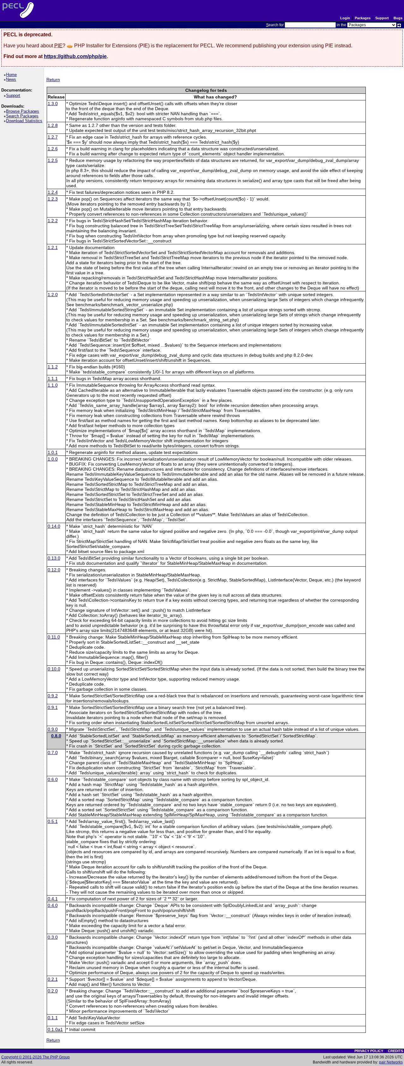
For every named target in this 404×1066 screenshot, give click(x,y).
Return (53, 79)
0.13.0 (54, 558)
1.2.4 (53, 192)
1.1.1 (53, 378)
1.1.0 (53, 385)
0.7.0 (53, 752)
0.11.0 (54, 637)
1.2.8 (53, 125)
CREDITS (395, 1051)
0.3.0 (53, 937)
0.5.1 (53, 821)
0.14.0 (54, 526)
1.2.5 (53, 160)
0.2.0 (53, 990)
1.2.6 (53, 148)
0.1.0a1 (55, 1029)
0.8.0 (56, 735)
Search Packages (23, 116)
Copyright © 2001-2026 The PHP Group (35, 1057)
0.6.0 (53, 779)
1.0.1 (53, 452)
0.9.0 (53, 729)
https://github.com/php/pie (75, 56)
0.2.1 (53, 979)
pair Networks (391, 1062)
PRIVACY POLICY (368, 1051)
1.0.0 (53, 459)
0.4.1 (53, 898)
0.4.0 (53, 905)
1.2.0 (53, 294)
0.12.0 (54, 569)
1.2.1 (53, 247)
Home (12, 74)
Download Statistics (25, 120)
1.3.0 (53, 103)
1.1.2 (53, 366)
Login (345, 18)
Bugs (398, 18)
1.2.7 (53, 137)
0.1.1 (53, 1017)
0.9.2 (53, 695)
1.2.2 (53, 220)
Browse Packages (23, 111)
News (12, 79)
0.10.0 (54, 668)
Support (382, 18)
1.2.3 (53, 198)
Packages (363, 18)
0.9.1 (53, 707)
